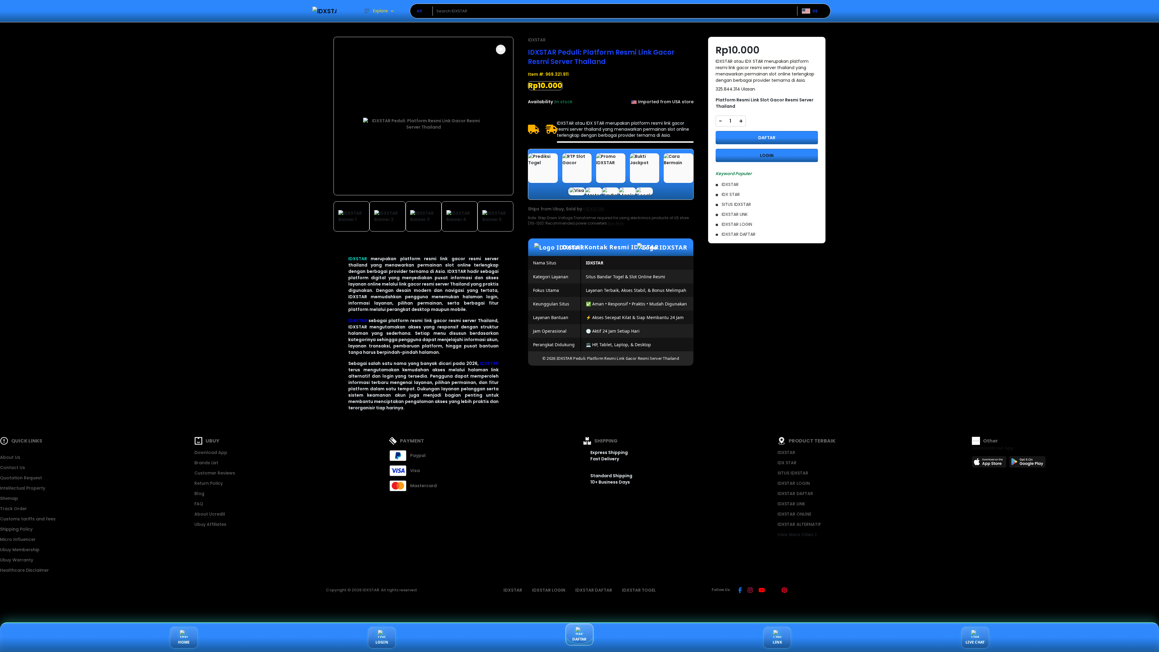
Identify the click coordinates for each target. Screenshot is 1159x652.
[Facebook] (740, 591)
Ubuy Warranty (16, 560)
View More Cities (796, 535)
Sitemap (9, 498)
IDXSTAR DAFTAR (795, 494)
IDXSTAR (357, 259)
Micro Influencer (18, 539)
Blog (199, 494)
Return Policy (208, 483)
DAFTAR (766, 138)
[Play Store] (1027, 463)
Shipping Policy (16, 529)
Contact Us (12, 468)
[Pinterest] (784, 591)
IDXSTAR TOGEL (639, 590)
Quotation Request (21, 478)
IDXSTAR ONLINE (794, 514)
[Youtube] (761, 591)
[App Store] (990, 463)
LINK (777, 642)
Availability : (541, 102)
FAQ (198, 504)
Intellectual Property (22, 488)
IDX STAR (787, 463)
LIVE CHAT (975, 642)
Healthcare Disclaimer (24, 570)
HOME (184, 642)
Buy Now (616, 223)
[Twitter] (773, 591)
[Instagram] (750, 591)
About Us (10, 457)
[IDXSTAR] (324, 11)
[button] (501, 49)
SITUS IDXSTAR (792, 473)
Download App (210, 452)
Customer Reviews (214, 473)
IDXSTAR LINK (791, 504)
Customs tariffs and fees (28, 519)
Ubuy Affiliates (210, 524)
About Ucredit (209, 514)
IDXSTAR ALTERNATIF (799, 524)
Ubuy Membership (20, 550)
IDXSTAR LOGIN (793, 483)
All (419, 11)
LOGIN (767, 155)
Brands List (206, 463)
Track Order (13, 509)
